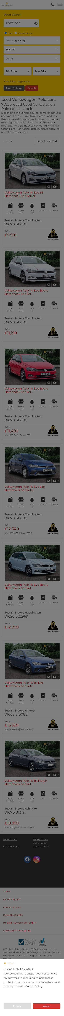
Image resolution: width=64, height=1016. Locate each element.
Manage (17, 1006)
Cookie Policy (33, 986)
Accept (46, 1006)
